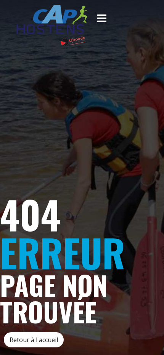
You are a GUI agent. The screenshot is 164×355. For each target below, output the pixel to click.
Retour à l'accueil (34, 340)
